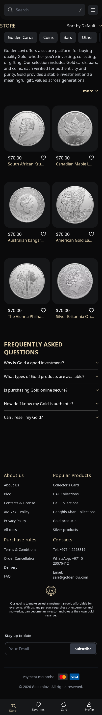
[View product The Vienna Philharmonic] (27, 281)
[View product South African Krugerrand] (27, 129)
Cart (64, 710)
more (88, 91)
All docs (10, 529)
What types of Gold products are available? (44, 376)
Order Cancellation (19, 558)
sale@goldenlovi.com (70, 577)
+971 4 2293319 (72, 549)
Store (13, 711)
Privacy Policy (15, 520)
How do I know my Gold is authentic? (38, 403)
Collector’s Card (66, 485)
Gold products (64, 520)
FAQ (7, 576)
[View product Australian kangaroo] (27, 205)
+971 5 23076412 (68, 561)
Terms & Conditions (20, 549)
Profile (89, 710)
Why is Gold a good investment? (34, 363)
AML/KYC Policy (16, 511)
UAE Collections (66, 494)
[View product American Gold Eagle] (75, 205)
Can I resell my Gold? (23, 417)
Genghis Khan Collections (74, 511)
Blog (7, 494)
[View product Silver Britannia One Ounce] (75, 281)
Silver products (65, 529)
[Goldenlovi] (51, 591)
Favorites (38, 710)
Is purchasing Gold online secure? (35, 390)
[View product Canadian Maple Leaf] (75, 129)
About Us (11, 485)
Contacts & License (19, 503)
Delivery (10, 567)
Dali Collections (65, 503)
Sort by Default (81, 25)
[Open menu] (93, 10)
